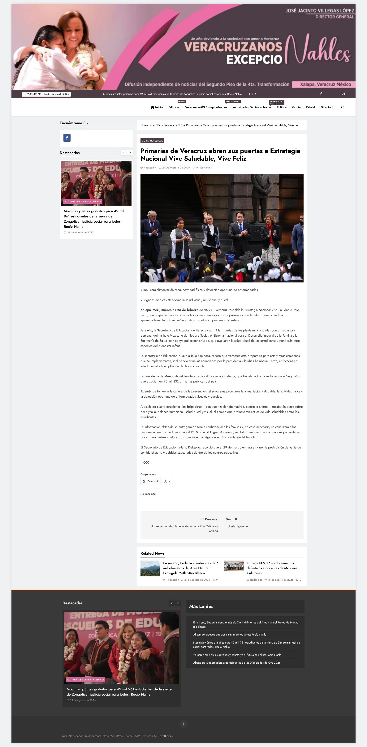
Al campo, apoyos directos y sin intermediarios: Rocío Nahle (229, 634)
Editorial (175, 105)
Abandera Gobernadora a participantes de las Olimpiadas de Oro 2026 (237, 663)
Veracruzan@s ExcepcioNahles (207, 105)
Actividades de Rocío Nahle (253, 105)
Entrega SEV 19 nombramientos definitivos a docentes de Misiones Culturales (272, 568)
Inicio (158, 107)
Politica (282, 107)
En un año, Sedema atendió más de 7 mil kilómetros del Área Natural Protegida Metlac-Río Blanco (190, 568)
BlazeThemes (165, 736)
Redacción (150, 167)
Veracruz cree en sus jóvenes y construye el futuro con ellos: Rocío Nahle (199, 93)
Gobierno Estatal (303, 107)
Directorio (327, 107)
